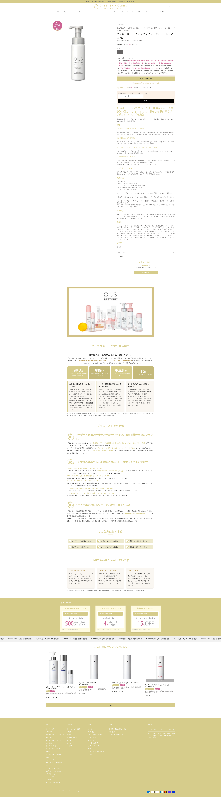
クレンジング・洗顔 (73, 729)
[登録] (174, 729)
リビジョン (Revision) (53, 771)
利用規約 (112, 732)
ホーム (118, 21)
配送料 (123, 40)
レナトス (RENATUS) (53, 782)
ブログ (90, 754)
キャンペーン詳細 (71, 614)
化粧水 (69, 732)
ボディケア (70, 743)
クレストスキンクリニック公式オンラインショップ (62, 791)
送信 (145, 100)
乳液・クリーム (72, 737)
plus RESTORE (120, 24)
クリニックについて (94, 737)
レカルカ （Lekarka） (53, 760)
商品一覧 (91, 732)
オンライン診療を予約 (146, 78)
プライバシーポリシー (116, 734)
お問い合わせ (92, 740)
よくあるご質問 (93, 743)
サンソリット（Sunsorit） (54, 754)
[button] (46, 6)
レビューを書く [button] (146, 272)
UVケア (69, 746)
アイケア (70, 740)
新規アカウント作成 (123, 88)
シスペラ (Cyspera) (52, 774)
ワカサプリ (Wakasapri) (54, 768)
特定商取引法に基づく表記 (117, 729)
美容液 (69, 734)
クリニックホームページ (96, 751)
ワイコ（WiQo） (51, 746)
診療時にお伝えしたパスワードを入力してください (134, 93)
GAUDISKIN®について (95, 734)
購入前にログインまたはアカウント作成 (146, 83)
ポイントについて (94, 746)
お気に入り (91, 748)
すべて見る (110, 705)
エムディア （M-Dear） (53, 757)
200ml (120, 52)
